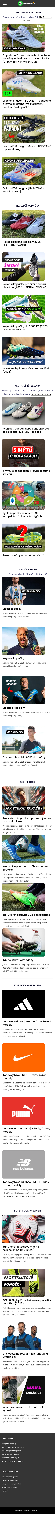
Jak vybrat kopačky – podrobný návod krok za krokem (27, 819)
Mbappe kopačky (14, 708)
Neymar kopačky (13, 658)
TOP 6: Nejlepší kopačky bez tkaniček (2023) (26, 370)
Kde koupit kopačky (9, 1487)
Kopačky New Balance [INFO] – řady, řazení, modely (26, 1183)
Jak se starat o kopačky (18, 960)
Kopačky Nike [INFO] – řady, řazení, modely (25, 1076)
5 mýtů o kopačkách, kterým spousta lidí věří (26, 472)
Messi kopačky (12, 609)
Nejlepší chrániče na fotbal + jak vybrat (23, 1408)
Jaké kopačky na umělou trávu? (23, 555)
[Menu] (5, 3)
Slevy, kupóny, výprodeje (11, 1484)
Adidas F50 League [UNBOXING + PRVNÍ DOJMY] (24, 190)
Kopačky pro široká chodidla (12, 1461)
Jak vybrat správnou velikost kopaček (27, 915)
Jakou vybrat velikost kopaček (13, 1447)
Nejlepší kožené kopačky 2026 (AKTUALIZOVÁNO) (22, 243)
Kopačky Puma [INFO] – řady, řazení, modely (26, 1130)
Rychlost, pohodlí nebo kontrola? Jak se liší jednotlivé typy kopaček (26, 430)
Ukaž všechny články (41, 394)
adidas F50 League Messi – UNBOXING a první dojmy (27, 147)
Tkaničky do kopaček (10, 1477)
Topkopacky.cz (36, 1510)
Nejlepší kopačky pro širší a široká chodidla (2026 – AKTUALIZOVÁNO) (25, 285)
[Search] (49, 3)
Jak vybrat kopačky (9, 1443)
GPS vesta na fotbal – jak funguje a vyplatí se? (25, 1355)
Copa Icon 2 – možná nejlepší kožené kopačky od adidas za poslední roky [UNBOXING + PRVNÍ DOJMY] (26, 58)
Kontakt (5, 1491)
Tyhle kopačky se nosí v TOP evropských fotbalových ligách (22, 514)
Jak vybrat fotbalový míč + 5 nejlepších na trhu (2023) (21, 1248)
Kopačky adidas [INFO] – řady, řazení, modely (27, 1023)
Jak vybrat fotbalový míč (11, 1458)
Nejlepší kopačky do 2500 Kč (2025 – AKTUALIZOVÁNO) (26, 327)
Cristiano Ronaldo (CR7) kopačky (24, 757)
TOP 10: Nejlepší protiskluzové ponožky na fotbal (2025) (27, 1301)
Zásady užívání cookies (10, 1480)
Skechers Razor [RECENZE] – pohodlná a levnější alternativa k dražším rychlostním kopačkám (27, 104)
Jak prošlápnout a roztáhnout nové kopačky (25, 868)
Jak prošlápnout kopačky (11, 1451)
